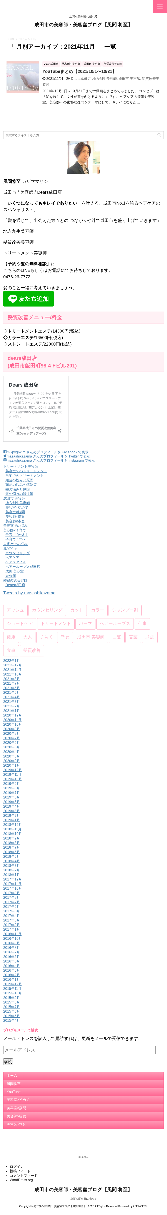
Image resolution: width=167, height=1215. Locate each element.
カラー (97, 610)
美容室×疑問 (15, 512)
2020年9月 (11, 729)
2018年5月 (11, 856)
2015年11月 (12, 988)
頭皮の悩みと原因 (19, 480)
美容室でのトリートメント (26, 471)
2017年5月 (11, 911)
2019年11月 (12, 774)
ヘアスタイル (15, 562)
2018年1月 (11, 875)
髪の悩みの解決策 (19, 494)
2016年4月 (11, 966)
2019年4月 (11, 806)
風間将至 (10, 548)
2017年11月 (12, 884)
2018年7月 (11, 847)
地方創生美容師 (104, 78)
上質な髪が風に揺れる (83, 1198)
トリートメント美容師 (20, 466)
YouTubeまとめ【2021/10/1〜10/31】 (79, 71)
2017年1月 (11, 929)
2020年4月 (11, 752)
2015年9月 (11, 998)
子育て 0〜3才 (16, 535)
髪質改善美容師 (15, 580)
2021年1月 (11, 711)
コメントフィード (24, 1175)
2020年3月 (11, 756)
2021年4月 (11, 697)
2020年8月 (11, 733)
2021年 (22, 39)
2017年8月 (11, 897)
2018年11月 (12, 829)
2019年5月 (11, 802)
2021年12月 (12, 665)
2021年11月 (12, 670)
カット (76, 610)
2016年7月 (11, 952)
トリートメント (56, 624)
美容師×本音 (15, 521)
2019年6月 (11, 797)
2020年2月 (11, 761)
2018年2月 (11, 870)
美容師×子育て (14, 530)
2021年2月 (11, 706)
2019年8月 (11, 788)
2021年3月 (11, 701)
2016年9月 (11, 943)
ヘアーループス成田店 (22, 567)
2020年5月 (11, 747)
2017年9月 (11, 893)
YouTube (14, 1092)
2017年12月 (12, 879)
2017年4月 (11, 916)
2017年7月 (11, 902)
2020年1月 (11, 765)
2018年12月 (12, 824)
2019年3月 (11, 811)
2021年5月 (11, 692)
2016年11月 (12, 934)
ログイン (17, 1166)
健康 (11, 637)
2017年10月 (12, 888)
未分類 (10, 576)
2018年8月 (11, 843)
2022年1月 (11, 660)
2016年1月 (11, 979)
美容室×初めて (16, 507)
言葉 (133, 637)
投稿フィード (20, 1171)
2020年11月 (12, 720)
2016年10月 (12, 938)
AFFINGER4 (140, 1206)
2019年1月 (11, 820)
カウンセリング (17, 553)
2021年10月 (12, 674)
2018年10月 (12, 834)
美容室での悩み (15, 526)
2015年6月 (11, 1011)
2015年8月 (11, 1002)
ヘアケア (12, 557)
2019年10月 (12, 779)
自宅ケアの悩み (15, 544)
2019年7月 (11, 793)
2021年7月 (11, 683)
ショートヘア (20, 624)
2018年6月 (11, 852)
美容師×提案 (15, 516)
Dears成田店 (81, 78)
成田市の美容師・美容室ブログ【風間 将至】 (84, 25)
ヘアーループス (115, 624)
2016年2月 (11, 975)
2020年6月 (11, 742)
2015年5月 (11, 1016)
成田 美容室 (14, 571)
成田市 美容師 (129, 78)
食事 (11, 651)
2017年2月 (11, 925)
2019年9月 (11, 783)
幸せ (65, 637)
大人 (27, 637)
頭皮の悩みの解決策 (21, 485)
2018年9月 (11, 838)
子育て (46, 637)
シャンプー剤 (125, 610)
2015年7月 (11, 1007)
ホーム (12, 1075)
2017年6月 (11, 906)
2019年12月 (12, 770)
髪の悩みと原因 (17, 489)
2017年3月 (11, 920)
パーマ (85, 624)
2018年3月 (11, 865)
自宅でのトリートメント (24, 475)
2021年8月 (11, 679)
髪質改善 (32, 651)
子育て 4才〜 (15, 539)
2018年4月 (11, 861)
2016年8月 (11, 947)
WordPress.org (21, 1180)
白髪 (116, 637)
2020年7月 (11, 738)
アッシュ (15, 610)
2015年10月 (12, 993)
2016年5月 (11, 961)
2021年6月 (11, 688)
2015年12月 (12, 984)
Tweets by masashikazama (29, 592)
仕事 (142, 624)
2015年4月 (11, 1020)
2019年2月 (11, 815)
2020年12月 (12, 715)
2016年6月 (11, 957)
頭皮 (149, 637)
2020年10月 (12, 724)
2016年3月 (11, 970)
